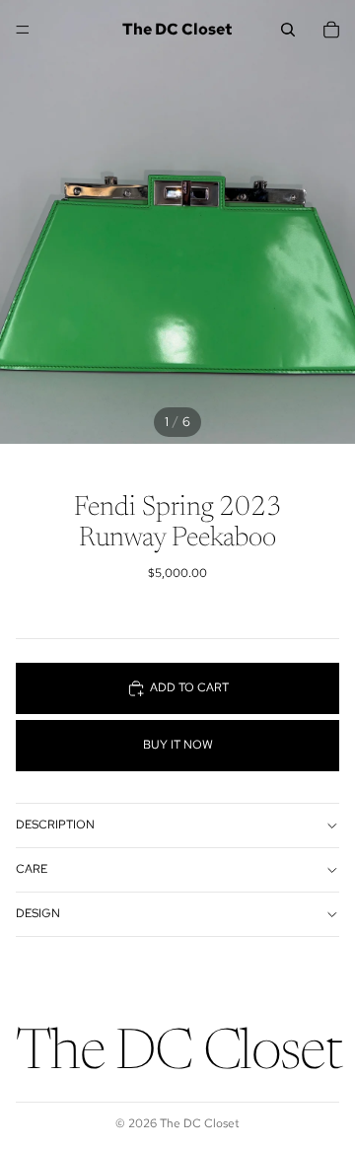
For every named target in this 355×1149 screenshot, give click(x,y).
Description (55, 824)
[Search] (288, 29)
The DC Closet (200, 1123)
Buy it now (178, 745)
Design (38, 913)
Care (31, 869)
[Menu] (22, 29)
